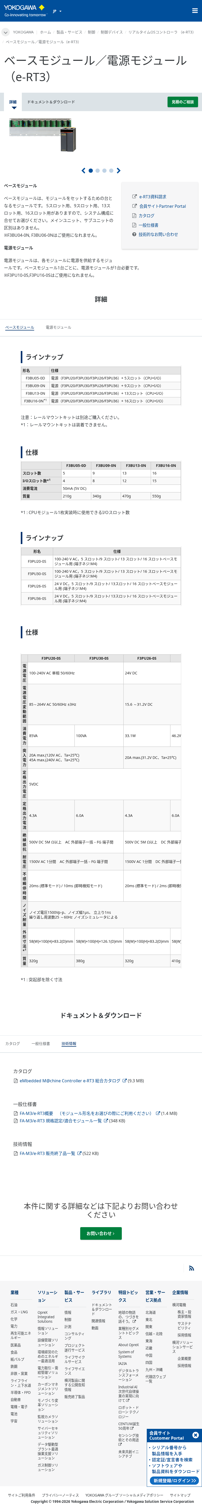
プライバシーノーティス (60, 1495)
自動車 (16, 1399)
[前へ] (83, 170)
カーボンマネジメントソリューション (48, 1389)
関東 (148, 1326)
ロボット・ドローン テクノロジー (128, 1412)
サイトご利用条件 (21, 1495)
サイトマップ (180, 1495)
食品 (14, 1352)
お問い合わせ (100, 1233)
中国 (148, 1355)
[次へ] (119, 170)
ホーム (45, 31)
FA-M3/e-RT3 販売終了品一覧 (48, 1153)
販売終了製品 (74, 1396)
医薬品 (16, 1345)
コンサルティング (74, 1336)
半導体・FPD (21, 1392)
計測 (67, 1326)
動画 (95, 1328)
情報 (67, 1312)
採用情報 (184, 1335)
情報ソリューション (48, 1330)
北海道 (150, 1312)
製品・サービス (69, 31)
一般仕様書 (148, 225)
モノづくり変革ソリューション (48, 1405)
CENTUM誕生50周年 (128, 1426)
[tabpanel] (101, 135)
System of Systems (126, 1354)
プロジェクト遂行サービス (74, 1347)
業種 (14, 1292)
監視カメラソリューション (48, 1419)
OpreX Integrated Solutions (46, 1317)
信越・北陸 (154, 1333)
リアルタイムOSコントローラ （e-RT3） (162, 31)
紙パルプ (17, 1359)
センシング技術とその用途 (128, 1437)
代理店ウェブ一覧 (155, 1379)
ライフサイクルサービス (74, 1359)
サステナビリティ (184, 1325)
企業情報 (180, 1292)
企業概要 (184, 1358)
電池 (14, 1413)
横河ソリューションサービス (182, 1347)
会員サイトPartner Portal (162, 206)
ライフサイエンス (74, 1371)
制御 (91, 31)
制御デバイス (112, 31)
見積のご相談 (183, 101)
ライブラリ (101, 1292)
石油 (14, 1304)
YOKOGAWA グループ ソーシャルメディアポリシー (124, 1495)
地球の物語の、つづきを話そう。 (128, 1317)
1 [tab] (91, 171)
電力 (14, 1326)
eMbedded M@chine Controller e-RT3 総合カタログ (71, 1081)
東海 (148, 1341)
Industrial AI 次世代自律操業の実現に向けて (128, 1394)
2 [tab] (97, 171)
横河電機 (179, 1304)
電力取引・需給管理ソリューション (48, 1372)
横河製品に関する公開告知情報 (74, 1385)
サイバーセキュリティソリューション (48, 1433)
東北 (148, 1319)
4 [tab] (111, 171)
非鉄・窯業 (19, 1373)
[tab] (19, 328)
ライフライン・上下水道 (21, 1382)
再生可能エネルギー (21, 1335)
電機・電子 (19, 1406)
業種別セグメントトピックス (128, 1333)
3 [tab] (104, 171)
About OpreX (128, 1344)
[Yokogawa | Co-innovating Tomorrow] (26, 10)
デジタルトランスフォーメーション (128, 1375)
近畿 (148, 1348)
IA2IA (122, 1363)
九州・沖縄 (154, 1369)
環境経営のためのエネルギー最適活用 (48, 1356)
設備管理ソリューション (48, 1342)
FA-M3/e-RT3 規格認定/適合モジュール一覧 (61, 1121)
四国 (148, 1362)
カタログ (146, 216)
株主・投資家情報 (184, 1314)
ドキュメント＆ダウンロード (102, 1309)
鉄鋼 (14, 1366)
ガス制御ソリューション (48, 1467)
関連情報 (98, 1321)
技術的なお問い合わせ (158, 234)
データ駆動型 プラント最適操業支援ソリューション (48, 1451)
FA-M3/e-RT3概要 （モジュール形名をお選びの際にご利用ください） (87, 1113)
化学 (14, 1319)
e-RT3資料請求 (152, 197)
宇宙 (14, 1421)
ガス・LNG (19, 1312)
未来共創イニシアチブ (128, 1454)
